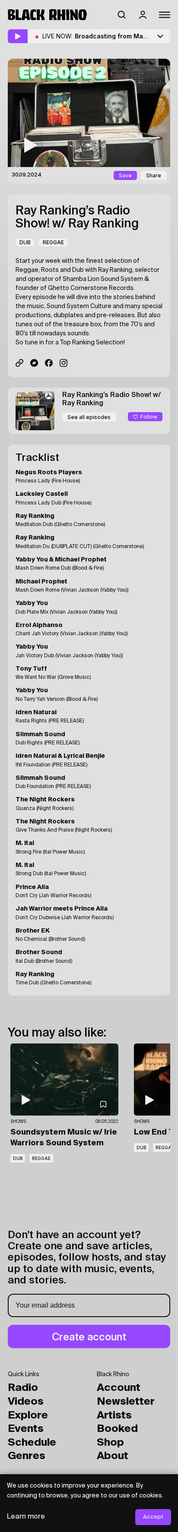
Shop (110, 1442)
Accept (153, 1517)
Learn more (26, 1516)
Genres (26, 1456)
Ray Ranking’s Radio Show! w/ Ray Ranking (77, 217)
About (112, 1456)
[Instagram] (63, 363)
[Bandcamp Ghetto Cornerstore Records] (34, 363)
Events (26, 1429)
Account (118, 1388)
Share (153, 175)
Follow (148, 416)
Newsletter (126, 1401)
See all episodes (89, 417)
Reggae (53, 242)
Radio (23, 1388)
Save (125, 175)
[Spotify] (19, 363)
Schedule (32, 1442)
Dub (25, 242)
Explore (28, 1415)
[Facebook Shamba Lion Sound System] (49, 363)
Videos (26, 1401)
